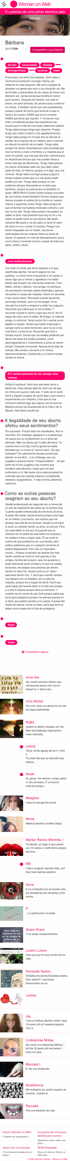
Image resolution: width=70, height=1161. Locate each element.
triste (56, 70)
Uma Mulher (34, 701)
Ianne (30, 884)
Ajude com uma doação (16, 1147)
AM (28, 863)
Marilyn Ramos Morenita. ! (45, 839)
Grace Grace (35, 929)
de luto (12, 65)
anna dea (32, 677)
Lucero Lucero (36, 950)
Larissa (31, 995)
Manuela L (33, 1064)
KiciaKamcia (34, 1085)
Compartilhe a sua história (47, 50)
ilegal (11, 625)
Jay (28, 1016)
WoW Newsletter (47, 1147)
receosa (43, 70)
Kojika (30, 722)
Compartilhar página (36, 652)
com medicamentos (20, 261)
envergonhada (17, 70)
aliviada (47, 65)
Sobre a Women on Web (17, 1132)
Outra (11, 642)
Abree (30, 818)
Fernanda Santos (38, 971)
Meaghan (32, 797)
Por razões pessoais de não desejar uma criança (33, 375)
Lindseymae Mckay (40, 1040)
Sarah (30, 773)
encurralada (29, 65)
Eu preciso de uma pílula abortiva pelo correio (35, 12)
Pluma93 (32, 1105)
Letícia (30, 746)
